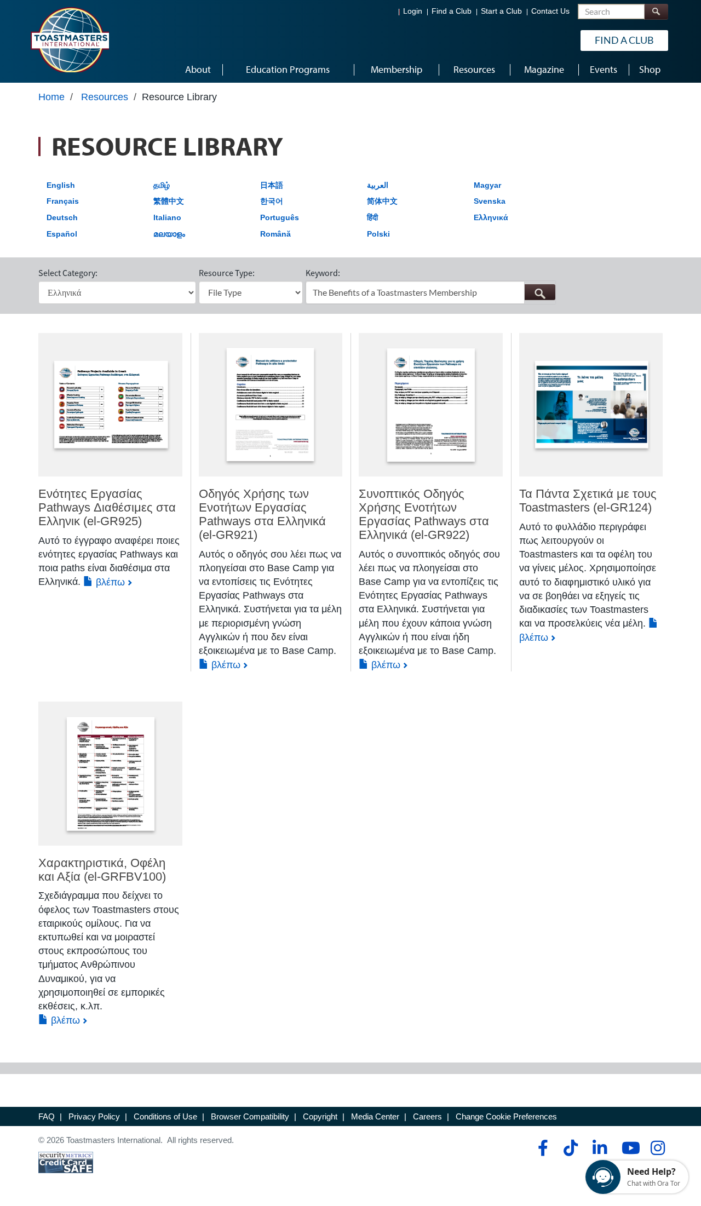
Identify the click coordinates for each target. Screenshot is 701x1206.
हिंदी (372, 217)
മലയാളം (169, 233)
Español (62, 233)
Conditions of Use (165, 1116)
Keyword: (323, 272)
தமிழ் (161, 185)
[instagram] (657, 1148)
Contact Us (550, 11)
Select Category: (67, 272)
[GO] (539, 292)
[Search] (656, 12)
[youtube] (628, 1148)
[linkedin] (599, 1148)
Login (412, 11)
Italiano (167, 217)
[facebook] (541, 1148)
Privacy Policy (94, 1116)
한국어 (271, 201)
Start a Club (501, 11)
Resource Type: (227, 272)
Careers (427, 1116)
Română (275, 233)
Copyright (320, 1116)
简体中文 (382, 201)
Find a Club (452, 11)
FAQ (46, 1116)
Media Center (375, 1116)
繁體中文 (168, 201)
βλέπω (109, 582)
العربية (377, 185)
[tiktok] (570, 1148)
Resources (104, 96)
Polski (378, 233)
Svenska (489, 201)
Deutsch (62, 217)
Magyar (487, 185)
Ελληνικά (491, 217)
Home (51, 96)
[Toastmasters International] (69, 39)
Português (279, 217)
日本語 (271, 185)
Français (63, 201)
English (61, 185)
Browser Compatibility (250, 1116)
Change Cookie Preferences (506, 1116)
